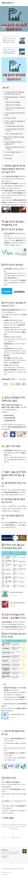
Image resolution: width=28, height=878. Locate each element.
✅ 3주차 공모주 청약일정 (13, 105)
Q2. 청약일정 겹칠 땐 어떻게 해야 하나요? (15, 130)
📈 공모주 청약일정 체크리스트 (13, 152)
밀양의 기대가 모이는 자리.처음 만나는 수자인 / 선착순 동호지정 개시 (9, 41)
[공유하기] (6, 837)
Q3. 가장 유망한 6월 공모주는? (14, 134)
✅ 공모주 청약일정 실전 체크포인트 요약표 (15, 148)
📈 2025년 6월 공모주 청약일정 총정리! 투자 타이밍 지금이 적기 (14, 93)
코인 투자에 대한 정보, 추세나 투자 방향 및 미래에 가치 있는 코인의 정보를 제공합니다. (10, 853)
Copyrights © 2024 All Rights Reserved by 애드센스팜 (13, 868)
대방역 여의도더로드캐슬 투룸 (9, 49)
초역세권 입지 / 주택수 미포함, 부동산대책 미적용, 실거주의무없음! (9, 52)
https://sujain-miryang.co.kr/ (10, 36)
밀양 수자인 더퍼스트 (9, 38)
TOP (25, 869)
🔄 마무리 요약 (8, 155)
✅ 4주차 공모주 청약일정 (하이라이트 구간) (15, 109)
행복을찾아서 (8, 3)
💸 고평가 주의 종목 (10, 118)
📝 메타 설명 (8, 158)
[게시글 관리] (8, 837)
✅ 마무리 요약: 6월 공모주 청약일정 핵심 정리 (14, 138)
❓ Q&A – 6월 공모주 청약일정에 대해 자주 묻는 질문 (14, 122)
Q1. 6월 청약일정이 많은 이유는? (15, 126)
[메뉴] (25, 3)
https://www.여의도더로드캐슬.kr (11, 47)
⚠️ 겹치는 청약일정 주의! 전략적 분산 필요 (14, 114)
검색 (22, 3)
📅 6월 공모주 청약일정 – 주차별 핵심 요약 (14, 98)
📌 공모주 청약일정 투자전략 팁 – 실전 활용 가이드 (14, 143)
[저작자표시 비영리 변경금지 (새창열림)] (18, 837)
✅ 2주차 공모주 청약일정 (13, 102)
